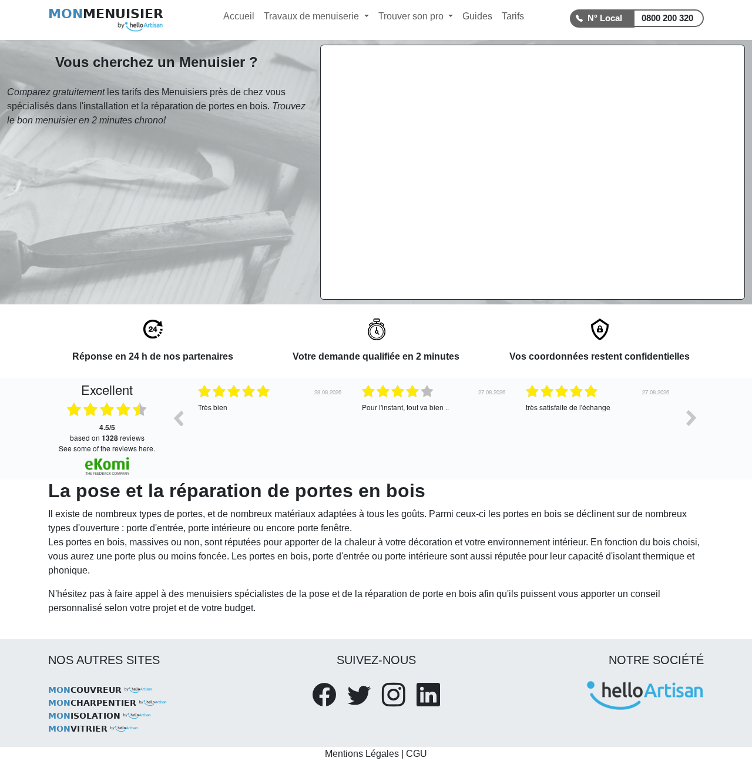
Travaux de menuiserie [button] (312, 16)
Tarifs (513, 16)
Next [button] (691, 418)
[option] (308, 427)
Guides (477, 16)
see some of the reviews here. (107, 448)
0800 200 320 (667, 18)
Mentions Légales (362, 754)
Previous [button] (178, 418)
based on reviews (107, 432)
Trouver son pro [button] (412, 16)
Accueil (238, 16)
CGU (416, 754)
